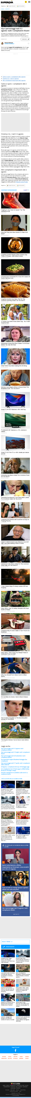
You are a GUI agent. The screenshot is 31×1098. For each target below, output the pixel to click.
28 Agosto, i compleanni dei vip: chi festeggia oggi (15, 767)
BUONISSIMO (13, 1088)
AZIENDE (21, 1058)
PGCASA (26, 1085)
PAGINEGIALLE (13, 1085)
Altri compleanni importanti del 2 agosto (14, 80)
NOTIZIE (4, 1056)
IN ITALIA (15, 1058)
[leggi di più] (28, 43)
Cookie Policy (23, 1089)
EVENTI (27, 1058)
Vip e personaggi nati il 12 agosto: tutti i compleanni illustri (12, 749)
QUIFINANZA (25, 1086)
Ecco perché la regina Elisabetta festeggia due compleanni (14, 760)
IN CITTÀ (10, 1058)
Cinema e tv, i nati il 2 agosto (11, 78)
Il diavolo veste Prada (22, 182)
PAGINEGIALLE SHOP (20, 1085)
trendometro (10, 946)
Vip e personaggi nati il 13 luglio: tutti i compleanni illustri (15, 752)
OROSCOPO (4, 1058)
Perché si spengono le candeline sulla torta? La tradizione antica (14, 773)
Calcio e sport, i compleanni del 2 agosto (14, 77)
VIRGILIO (8, 1085)
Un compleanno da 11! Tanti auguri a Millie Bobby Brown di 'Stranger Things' (15, 769)
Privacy (17, 1089)
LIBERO (4, 1085)
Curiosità (7, 9)
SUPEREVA (18, 1088)
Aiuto (20, 1091)
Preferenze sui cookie (14, 1091)
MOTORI (15, 1056)
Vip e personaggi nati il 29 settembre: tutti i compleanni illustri (13, 756)
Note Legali (13, 1089)
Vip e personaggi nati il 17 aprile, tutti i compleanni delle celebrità (15, 763)
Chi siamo (7, 1089)
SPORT (9, 1056)
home (2, 9)
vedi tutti (15, 914)
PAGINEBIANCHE (7, 1086)
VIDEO (21, 1056)
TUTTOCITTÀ (12, 1086)
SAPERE (27, 1056)
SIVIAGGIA (20, 1086)
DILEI (17, 1086)
